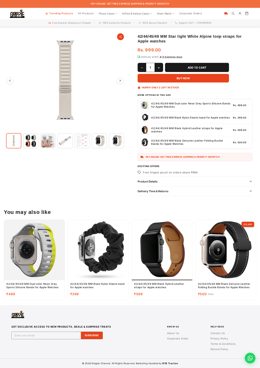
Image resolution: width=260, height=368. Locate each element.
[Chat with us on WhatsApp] (250, 358)
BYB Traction (170, 363)
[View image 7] (116, 140)
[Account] (239, 13)
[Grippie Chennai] (17, 13)
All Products (86, 13)
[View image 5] (82, 140)
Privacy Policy (219, 338)
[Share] (120, 36)
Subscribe (92, 335)
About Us (173, 333)
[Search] (233, 13)
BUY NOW (183, 78)
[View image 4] (65, 140)
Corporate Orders (190, 13)
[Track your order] (226, 13)
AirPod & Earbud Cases (135, 13)
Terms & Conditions (223, 343)
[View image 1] (13, 140)
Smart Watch (164, 13)
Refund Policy (219, 349)
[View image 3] (48, 140)
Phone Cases (106, 13)
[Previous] (9, 80)
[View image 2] (30, 140)
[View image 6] (99, 140)
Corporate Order (177, 338)
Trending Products (61, 13)
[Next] (120, 80)
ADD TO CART (197, 67)
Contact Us (218, 333)
